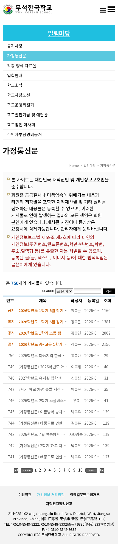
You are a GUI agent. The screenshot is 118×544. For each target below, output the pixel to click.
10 (80, 470)
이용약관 (25, 494)
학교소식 (15, 85)
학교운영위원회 (20, 105)
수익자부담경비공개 (24, 134)
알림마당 (89, 165)
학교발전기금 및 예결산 (27, 114)
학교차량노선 (18, 95)
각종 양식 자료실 (21, 65)
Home (74, 165)
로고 (27, 9)
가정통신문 (16, 55)
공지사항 (15, 46)
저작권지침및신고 (59, 503)
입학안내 (15, 75)
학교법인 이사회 (21, 124)
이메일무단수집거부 (85, 494)
